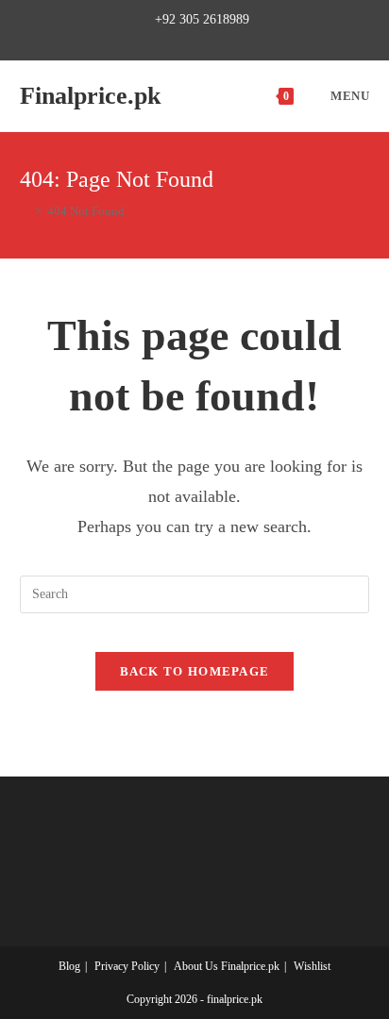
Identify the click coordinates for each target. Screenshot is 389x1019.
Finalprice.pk (90, 95)
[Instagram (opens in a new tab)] (202, 39)
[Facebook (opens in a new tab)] (159, 39)
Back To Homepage (195, 671)
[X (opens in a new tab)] (140, 39)
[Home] (24, 211)
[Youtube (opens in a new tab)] (246, 39)
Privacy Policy (127, 966)
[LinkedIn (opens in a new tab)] (224, 39)
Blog (69, 966)
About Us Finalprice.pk (226, 966)
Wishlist (312, 966)
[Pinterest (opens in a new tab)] (181, 39)
